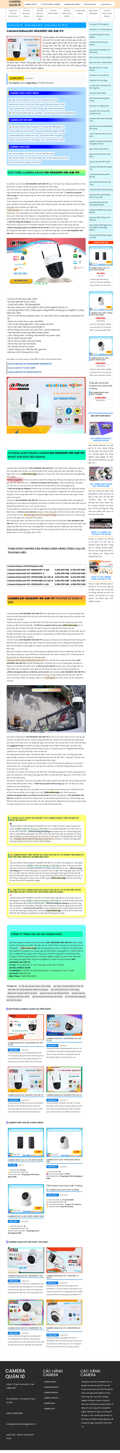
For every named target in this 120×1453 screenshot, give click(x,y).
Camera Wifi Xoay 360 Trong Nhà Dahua (98, 203)
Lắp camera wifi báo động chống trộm (24, 127)
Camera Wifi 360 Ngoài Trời (53, 127)
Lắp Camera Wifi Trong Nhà (51, 135)
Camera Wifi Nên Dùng (44, 153)
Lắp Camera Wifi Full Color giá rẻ (100, 155)
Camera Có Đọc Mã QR (98, 75)
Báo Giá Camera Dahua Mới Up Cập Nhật (25, 113)
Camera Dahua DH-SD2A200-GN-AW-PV (64, 1095)
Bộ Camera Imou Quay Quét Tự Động (62, 1190)
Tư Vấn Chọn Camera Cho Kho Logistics (100, 86)
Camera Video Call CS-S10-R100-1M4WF (25, 1160)
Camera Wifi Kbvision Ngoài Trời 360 (50, 131)
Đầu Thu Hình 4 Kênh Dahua (100, 62)
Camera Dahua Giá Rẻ (33, 25)
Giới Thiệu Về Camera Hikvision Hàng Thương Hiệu (28, 989)
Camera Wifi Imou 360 (54, 140)
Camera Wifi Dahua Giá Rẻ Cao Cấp (23, 135)
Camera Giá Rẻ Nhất (97, 93)
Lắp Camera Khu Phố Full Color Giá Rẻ (47, 996)
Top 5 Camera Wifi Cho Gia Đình (100, 135)
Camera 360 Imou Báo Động (101, 189)
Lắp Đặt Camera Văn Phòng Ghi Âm (54, 993)
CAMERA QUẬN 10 (15, 1374)
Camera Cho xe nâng (98, 80)
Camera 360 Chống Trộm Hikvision (99, 218)
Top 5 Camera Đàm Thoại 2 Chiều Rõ (24, 108)
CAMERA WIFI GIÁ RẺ (72, 4)
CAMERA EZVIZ (49, 1408)
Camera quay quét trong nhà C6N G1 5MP (63, 1161)
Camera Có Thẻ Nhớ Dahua (100, 29)
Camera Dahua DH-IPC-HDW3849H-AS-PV (63, 1329)
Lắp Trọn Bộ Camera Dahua (100, 57)
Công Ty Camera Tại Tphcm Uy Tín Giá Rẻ (101, 533)
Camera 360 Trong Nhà (99, 24)
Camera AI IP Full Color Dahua (98, 43)
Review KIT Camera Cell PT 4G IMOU (22, 993)
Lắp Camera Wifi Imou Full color (100, 183)
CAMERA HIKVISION (51, 1387)
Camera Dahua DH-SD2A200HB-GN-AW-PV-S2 (25, 1044)
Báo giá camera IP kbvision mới (21, 100)
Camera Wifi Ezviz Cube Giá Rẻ (21, 131)
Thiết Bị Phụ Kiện (90, 4)
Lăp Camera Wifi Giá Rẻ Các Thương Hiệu (101, 485)
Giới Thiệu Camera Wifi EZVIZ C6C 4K (68, 986)
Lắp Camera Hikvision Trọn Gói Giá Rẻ (100, 439)
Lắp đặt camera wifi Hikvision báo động (101, 127)
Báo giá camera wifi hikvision (52, 108)
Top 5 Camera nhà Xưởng (46, 100)
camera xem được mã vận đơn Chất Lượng (26, 104)
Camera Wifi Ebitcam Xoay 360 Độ (100, 211)
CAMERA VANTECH (51, 1398)
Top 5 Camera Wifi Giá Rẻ (99, 161)
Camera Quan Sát (15, 25)
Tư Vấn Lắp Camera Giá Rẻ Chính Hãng (35, 986)
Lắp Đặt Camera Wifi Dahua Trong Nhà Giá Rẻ (100, 142)
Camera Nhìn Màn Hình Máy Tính (100, 119)
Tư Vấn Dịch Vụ (105, 4)
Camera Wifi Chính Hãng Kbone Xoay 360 (99, 196)
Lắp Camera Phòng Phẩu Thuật (99, 99)
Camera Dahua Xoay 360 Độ (55, 25)
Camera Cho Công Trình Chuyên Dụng (99, 112)
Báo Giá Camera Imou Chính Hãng (65, 989)
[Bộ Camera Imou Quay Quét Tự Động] (64, 1185)
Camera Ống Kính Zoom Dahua (99, 35)
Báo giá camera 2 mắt (55, 104)
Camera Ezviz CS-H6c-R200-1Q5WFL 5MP (26, 1216)
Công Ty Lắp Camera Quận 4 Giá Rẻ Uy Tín (101, 578)
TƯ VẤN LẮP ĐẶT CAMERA (50, 4)
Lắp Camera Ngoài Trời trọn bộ (21, 153)
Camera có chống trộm (99, 106)
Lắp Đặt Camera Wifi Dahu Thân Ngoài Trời (26, 140)
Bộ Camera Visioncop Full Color (56, 158)
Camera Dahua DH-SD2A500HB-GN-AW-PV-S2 (64, 1039)
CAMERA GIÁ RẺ (31, 4)
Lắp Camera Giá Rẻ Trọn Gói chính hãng (25, 158)
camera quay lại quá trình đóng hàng (59, 113)
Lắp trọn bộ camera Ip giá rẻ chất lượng (25, 162)
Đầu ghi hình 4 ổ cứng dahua (98, 68)
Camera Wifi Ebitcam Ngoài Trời (100, 168)
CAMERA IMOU (49, 1403)
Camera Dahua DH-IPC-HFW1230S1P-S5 (25, 1328)
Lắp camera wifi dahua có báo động (100, 51)
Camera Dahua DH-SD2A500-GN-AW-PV (35, 31)
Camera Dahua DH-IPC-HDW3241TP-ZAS (25, 1276)
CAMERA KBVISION (51, 1392)
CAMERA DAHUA (50, 1382)
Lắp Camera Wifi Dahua (99, 149)
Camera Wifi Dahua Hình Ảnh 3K (99, 175)
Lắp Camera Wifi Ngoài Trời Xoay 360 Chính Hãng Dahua (100, 227)
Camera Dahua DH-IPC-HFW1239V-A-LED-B (62, 1277)
